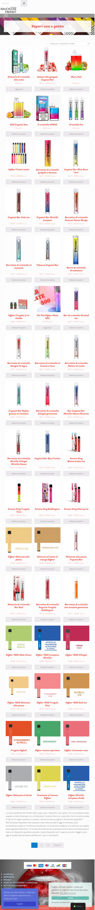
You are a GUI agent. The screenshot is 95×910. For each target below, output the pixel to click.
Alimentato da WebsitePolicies (63, 902)
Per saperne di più (68, 893)
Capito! (70, 898)
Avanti (56, 845)
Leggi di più (19, 89)
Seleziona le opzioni (47, 89)
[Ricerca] (24, 3)
